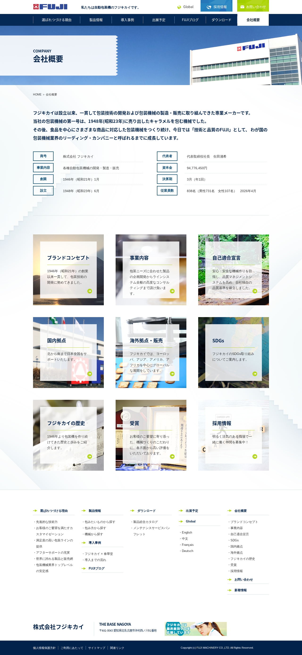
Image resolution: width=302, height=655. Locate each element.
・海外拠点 (235, 552)
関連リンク (117, 648)
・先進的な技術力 (45, 522)
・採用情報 (235, 571)
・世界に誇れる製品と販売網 (53, 558)
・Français (186, 545)
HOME (37, 94)
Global (191, 521)
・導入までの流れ (94, 560)
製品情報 (96, 19)
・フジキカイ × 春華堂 (97, 554)
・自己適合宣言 (238, 534)
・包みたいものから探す (98, 522)
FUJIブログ (190, 19)
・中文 (183, 538)
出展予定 (158, 19)
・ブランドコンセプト (242, 522)
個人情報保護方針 (44, 648)
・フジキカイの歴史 (241, 558)
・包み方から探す (94, 528)
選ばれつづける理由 (56, 19)
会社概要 (253, 19)
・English (185, 532)
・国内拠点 (235, 546)
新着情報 (241, 590)
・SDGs (233, 540)
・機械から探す (92, 534)
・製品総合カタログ (144, 522)
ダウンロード (221, 19)
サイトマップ (96, 648)
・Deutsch (186, 551)
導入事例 (127, 19)
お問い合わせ (244, 579)
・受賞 (232, 565)
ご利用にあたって (72, 648)
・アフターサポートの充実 (51, 552)
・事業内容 (235, 528)
